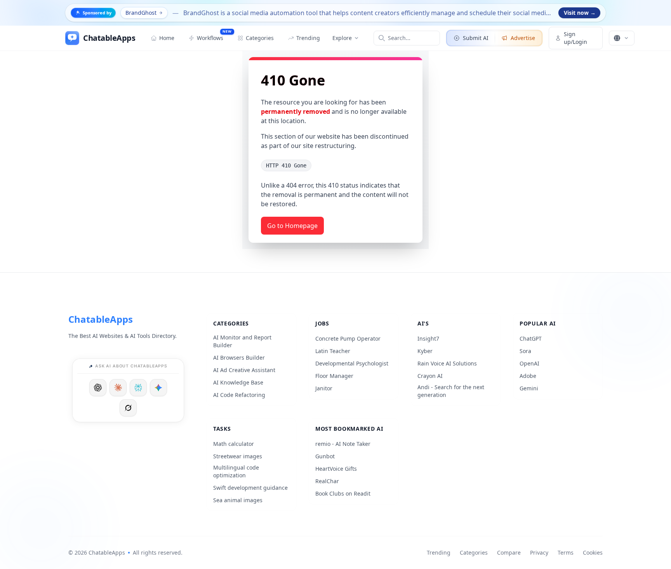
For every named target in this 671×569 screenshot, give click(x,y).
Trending (438, 552)
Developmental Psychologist (351, 363)
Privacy (539, 552)
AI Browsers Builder (239, 357)
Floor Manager (334, 375)
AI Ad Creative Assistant (244, 370)
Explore (342, 38)
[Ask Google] (158, 387)
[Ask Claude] (118, 387)
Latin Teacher (332, 351)
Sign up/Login (575, 37)
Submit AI (475, 38)
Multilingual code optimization (236, 471)
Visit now (580, 12)
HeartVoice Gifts (336, 468)
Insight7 (428, 338)
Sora (525, 351)
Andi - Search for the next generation (450, 390)
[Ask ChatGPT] (97, 387)
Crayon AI (430, 375)
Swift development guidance (250, 487)
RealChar (327, 481)
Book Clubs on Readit (342, 493)
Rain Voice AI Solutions (447, 363)
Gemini (529, 388)
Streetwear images (237, 456)
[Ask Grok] (128, 407)
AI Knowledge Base (238, 382)
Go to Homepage (292, 225)
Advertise (523, 38)
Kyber (425, 351)
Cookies (593, 552)
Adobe (528, 375)
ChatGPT (531, 338)
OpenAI (529, 363)
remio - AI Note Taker (342, 443)
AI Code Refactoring (239, 394)
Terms (566, 552)
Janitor (323, 388)
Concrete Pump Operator (348, 338)
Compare (509, 552)
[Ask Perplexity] (138, 387)
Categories (474, 552)
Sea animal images (237, 500)
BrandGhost (140, 12)
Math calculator (233, 443)
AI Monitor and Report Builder (242, 341)
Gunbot (325, 456)
